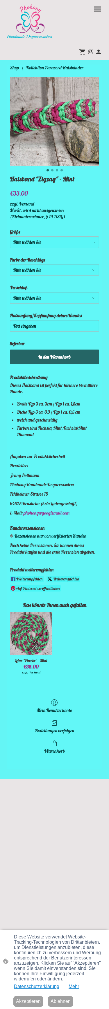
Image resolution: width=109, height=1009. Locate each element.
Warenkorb (54, 751)
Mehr (74, 986)
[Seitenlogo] (29, 21)
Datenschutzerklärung (36, 986)
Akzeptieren (28, 1001)
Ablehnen (61, 1001)
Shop (14, 68)
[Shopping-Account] (98, 51)
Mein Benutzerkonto (54, 710)
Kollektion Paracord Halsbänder (54, 68)
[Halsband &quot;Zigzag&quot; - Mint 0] (54, 121)
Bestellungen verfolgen (54, 731)
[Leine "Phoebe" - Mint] (31, 633)
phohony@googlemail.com (46, 513)
